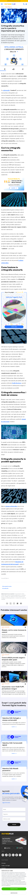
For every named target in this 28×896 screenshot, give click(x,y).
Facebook (14, 603)
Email (21, 603)
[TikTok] (6, 854)
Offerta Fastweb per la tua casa (15, 0)
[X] (20, 854)
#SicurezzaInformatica (7, 586)
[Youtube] (9, 854)
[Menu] (2, 4)
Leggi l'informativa (6, 802)
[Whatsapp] (13, 854)
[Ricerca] (24, 4)
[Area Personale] (26, 4)
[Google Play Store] (20, 848)
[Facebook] (16, 854)
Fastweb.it (4, 868)
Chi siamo (4, 863)
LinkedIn (7, 603)
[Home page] (9, 4)
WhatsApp (17, 603)
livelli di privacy (17, 383)
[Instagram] (3, 854)
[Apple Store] (7, 848)
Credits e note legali (6, 865)
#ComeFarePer (5, 588)
